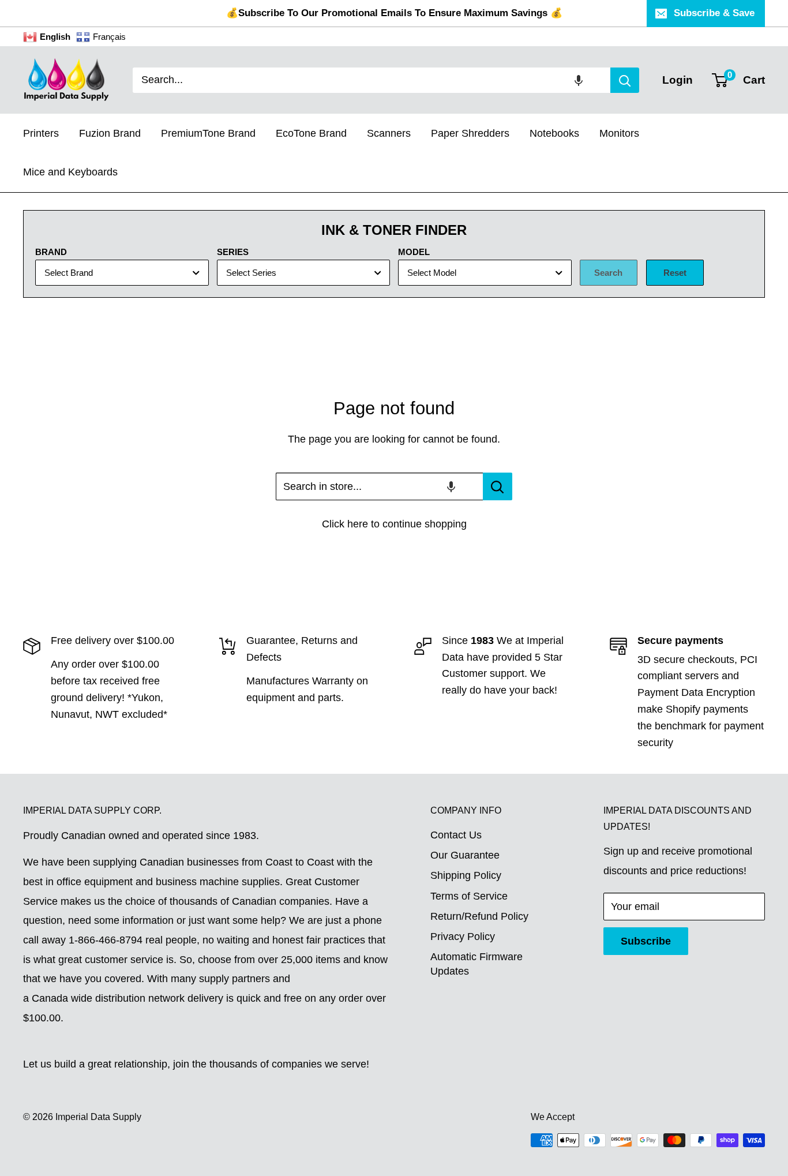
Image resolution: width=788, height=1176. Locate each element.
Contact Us (456, 835)
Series (233, 252)
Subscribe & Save (714, 13)
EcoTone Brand (311, 133)
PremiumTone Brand (208, 133)
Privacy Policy (462, 936)
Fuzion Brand (110, 133)
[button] (578, 80)
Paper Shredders (470, 133)
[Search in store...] (497, 486)
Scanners (389, 133)
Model (414, 252)
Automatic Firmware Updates (476, 964)
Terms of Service (469, 896)
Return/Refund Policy (479, 916)
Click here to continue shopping (394, 524)
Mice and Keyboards (70, 172)
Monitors (619, 133)
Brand (51, 252)
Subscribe (646, 941)
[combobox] (371, 80)
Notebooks (554, 133)
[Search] (624, 80)
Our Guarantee (465, 855)
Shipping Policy (465, 875)
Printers (41, 133)
